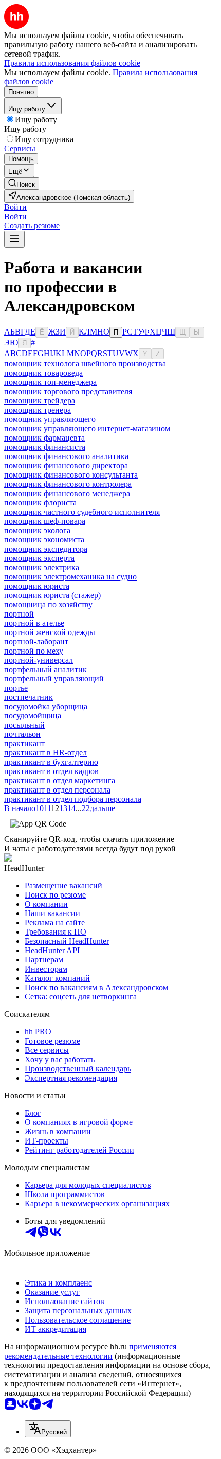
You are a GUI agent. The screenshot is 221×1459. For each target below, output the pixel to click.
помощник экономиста (44, 539)
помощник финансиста (44, 447)
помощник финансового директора (66, 465)
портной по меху (33, 650)
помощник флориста (40, 502)
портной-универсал (38, 660)
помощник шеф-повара (44, 521)
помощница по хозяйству (48, 604)
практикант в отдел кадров (51, 771)
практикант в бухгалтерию (51, 762)
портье (16, 687)
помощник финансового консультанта (71, 474)
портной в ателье (34, 623)
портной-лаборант (36, 641)
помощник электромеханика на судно (70, 576)
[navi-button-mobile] (14, 239)
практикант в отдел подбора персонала (72, 799)
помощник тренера (37, 410)
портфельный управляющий (54, 678)
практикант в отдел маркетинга (59, 780)
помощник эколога (37, 530)
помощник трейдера (39, 400)
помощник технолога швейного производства (85, 363)
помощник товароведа (43, 372)
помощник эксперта (39, 558)
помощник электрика (41, 567)
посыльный (24, 724)
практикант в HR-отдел (45, 752)
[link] (21, 183)
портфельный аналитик (45, 669)
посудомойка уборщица (45, 706)
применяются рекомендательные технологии (90, 1351)
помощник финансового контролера (68, 484)
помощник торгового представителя (68, 391)
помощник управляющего (50, 419)
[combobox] (48, 1428)
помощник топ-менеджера (50, 382)
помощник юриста (36, 586)
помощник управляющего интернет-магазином (87, 428)
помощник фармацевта (44, 437)
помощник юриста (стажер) (52, 595)
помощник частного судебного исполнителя (82, 511)
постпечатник (28, 697)
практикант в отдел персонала (57, 789)
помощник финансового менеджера (67, 493)
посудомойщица (32, 715)
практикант (24, 743)
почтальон (22, 734)
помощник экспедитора (45, 548)
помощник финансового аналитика (66, 456)
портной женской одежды (49, 632)
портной (19, 613)
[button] (15, 207)
